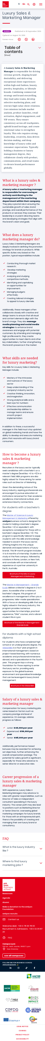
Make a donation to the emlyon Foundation (17, 908)
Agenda (6, 898)
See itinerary (12, 949)
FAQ (10, 937)
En (24, 4)
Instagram (19, 39)
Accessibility (22, 1039)
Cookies (22, 1031)
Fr (19, 4)
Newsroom (7, 893)
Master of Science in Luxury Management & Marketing (17, 517)
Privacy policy (22, 1035)
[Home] (5, 4)
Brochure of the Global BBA (22, 685)
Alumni (5, 902)
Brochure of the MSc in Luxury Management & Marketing (22, 575)
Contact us (13, 919)
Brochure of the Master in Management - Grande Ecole (22, 623)
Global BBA (7, 647)
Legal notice (22, 1026)
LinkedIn (33, 39)
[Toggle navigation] (40, 4)
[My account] (34, 4)
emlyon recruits (10, 913)
